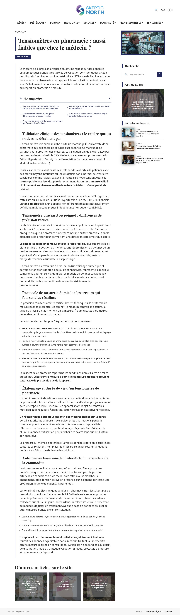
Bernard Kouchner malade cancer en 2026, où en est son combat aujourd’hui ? (149, 160)
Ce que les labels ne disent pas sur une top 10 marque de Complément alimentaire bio (31, 585)
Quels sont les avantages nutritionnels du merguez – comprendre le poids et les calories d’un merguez (143, 105)
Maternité (65, 581)
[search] (156, 10)
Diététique (143, 99)
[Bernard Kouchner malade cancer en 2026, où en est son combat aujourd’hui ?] (128, 159)
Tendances (22, 57)
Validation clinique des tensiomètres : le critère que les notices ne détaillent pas (41, 107)
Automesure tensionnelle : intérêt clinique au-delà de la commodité (88, 114)
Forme (31, 579)
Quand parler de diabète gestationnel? (65, 585)
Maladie (99, 581)
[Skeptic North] (90, 10)
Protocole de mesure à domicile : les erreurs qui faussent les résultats (42, 122)
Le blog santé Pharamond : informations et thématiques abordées (147, 133)
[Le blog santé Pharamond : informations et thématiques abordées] (128, 132)
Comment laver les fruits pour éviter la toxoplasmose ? (99, 585)
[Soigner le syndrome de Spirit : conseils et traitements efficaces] (128, 146)
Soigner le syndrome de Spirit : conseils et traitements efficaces (148, 147)
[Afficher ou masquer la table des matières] (77, 98)
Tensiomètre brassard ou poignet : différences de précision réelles (38, 114)
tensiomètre (31, 203)
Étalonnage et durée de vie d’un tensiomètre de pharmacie (89, 107)
